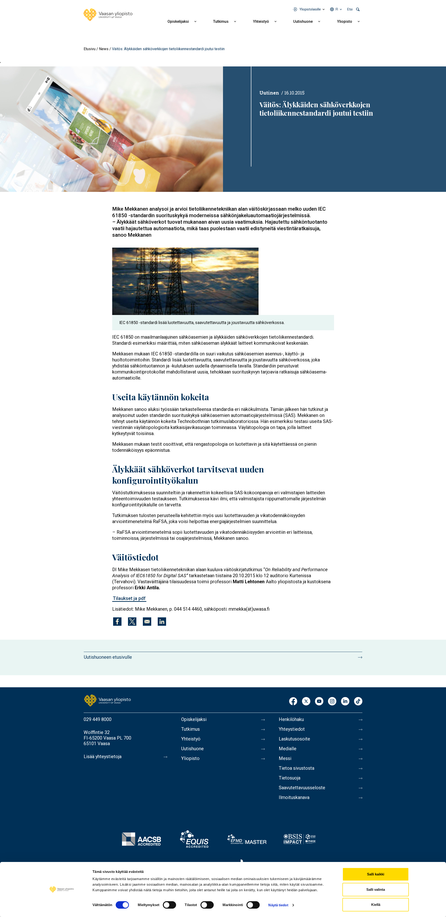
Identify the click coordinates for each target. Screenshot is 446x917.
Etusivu (89, 49)
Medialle (287, 748)
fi (337, 9)
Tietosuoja (289, 778)
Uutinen (269, 93)
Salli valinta (375, 889)
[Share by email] (147, 621)
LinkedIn (345, 701)
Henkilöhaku (291, 719)
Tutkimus (221, 21)
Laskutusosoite (294, 739)
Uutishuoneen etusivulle (108, 657)
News (103, 49)
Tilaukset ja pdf (129, 598)
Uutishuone (303, 21)
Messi (285, 758)
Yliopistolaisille (310, 9)
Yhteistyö (261, 21)
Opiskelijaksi (178, 21)
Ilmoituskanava (294, 797)
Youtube (319, 701)
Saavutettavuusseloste (302, 787)
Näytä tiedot (278, 905)
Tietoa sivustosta (296, 768)
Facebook (293, 701)
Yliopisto (344, 21)
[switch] (169, 905)
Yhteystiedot (292, 729)
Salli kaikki (375, 874)
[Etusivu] (108, 15)
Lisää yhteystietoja (102, 756)
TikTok (358, 701)
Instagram (332, 701)
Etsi (350, 9)
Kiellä (375, 905)
